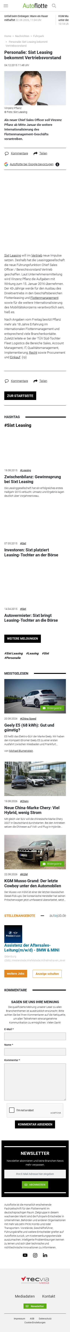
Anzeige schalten (47, 974)
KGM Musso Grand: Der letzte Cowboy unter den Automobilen (32, 883)
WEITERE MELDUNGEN (22, 638)
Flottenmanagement (44, 298)
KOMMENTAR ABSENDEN (35, 1124)
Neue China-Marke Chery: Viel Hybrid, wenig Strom (32, 810)
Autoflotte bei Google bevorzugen (32, 164)
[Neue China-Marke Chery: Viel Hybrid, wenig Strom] (35, 779)
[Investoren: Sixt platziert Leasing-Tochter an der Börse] (35, 521)
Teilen (43, 153)
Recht (33, 352)
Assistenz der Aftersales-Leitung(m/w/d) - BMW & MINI (31, 947)
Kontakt (48, 1296)
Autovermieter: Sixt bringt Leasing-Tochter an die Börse (31, 618)
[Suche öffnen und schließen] (53, 6)
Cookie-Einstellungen (35, 1322)
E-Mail (8, 1029)
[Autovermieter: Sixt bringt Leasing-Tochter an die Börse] (35, 586)
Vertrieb (36, 255)
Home (7, 36)
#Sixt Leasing (17, 425)
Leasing (15, 255)
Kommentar (11, 1060)
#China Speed (28, 718)
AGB (32, 1318)
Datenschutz (45, 1318)
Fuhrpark (38, 36)
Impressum (19, 1318)
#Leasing (25, 470)
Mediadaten (25, 1296)
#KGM (24, 874)
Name (7, 1044)
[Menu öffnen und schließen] (7, 5)
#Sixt (23, 543)
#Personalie (12, 658)
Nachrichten (22, 36)
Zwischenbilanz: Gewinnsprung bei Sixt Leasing (32, 479)
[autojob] (58, 915)
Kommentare (19, 153)
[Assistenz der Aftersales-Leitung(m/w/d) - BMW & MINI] (13, 933)
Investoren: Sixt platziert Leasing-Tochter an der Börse (31, 552)
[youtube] (25, 1255)
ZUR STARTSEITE (20, 396)
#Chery (24, 801)
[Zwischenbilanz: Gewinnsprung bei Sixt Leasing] (35, 448)
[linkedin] (45, 1255)
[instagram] (35, 1255)
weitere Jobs (15, 973)
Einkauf (15, 357)
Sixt (6, 255)
